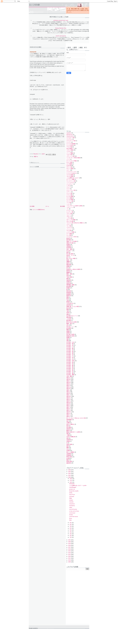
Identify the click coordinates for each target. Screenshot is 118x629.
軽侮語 (68, 288)
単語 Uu (68, 408)
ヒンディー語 (69, 212)
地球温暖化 (69, 419)
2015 (69, 551)
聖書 (67, 329)
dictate (71, 514)
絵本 (67, 257)
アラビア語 (69, 147)
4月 (71, 532)
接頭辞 (68, 331)
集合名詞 (68, 308)
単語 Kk (68, 393)
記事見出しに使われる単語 (73, 269)
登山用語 (68, 427)
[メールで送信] (48, 154)
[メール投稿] (46, 154)
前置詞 (68, 337)
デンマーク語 (69, 201)
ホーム (47, 206)
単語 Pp (68, 401)
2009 (69, 562)
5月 (71, 530)
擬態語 (68, 272)
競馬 (67, 278)
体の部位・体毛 (70, 360)
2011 (69, 558)
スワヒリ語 (69, 195)
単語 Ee (68, 384)
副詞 (67, 446)
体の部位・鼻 (69, 365)
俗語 (67, 340)
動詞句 (68, 430)
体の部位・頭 (69, 362)
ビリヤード (69, 210)
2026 (69, 470)
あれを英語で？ (70, 148)
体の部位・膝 (69, 367)
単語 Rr (68, 404)
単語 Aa (68, 377)
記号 (67, 267)
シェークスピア (70, 182)
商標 (67, 309)
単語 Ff (68, 385)
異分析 (68, 238)
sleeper (71, 500)
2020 (69, 541)
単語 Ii (68, 390)
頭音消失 (68, 429)
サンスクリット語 (70, 181)
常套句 (68, 312)
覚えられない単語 (70, 258)
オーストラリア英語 (71, 160)
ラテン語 (68, 230)
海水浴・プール (70, 255)
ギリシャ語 (69, 167)
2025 (69, 471)
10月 (71, 482)
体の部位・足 (69, 359)
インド (68, 159)
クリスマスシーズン (71, 171)
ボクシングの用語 (70, 219)
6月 (71, 528)
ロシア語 (68, 235)
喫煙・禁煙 (69, 274)
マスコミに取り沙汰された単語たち (75, 222)
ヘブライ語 (69, 218)
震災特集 (68, 317)
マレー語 (68, 226)
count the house (73, 516)
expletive (68, 133)
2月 (71, 535)
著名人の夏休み (70, 424)
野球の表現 (69, 456)
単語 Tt (68, 407)
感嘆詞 (68, 261)
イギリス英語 (69, 150)
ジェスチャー (69, 184)
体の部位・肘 (69, 368)
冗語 (67, 311)
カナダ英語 (69, 164)
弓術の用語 (69, 277)
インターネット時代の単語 (73, 157)
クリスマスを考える (71, 173)
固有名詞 (68, 291)
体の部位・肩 (69, 345)
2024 (69, 473)
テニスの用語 (69, 199)
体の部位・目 (69, 371)
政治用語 (68, 328)
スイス (68, 188)
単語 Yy (68, 415)
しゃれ (68, 185)
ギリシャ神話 (69, 168)
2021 (69, 540)
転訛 (67, 425)
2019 (69, 543)
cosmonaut (72, 513)
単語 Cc (68, 381)
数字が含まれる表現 (71, 322)
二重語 (68, 435)
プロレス (68, 216)
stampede (71, 483)
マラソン (68, 224)
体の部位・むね (70, 342)
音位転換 (68, 247)
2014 (69, 552)
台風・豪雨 (69, 376)
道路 (67, 433)
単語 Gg (68, 387)
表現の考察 (69, 444)
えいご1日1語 (34, 5)
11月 (71, 480)
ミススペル (69, 227)
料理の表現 (69, 461)
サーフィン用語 (70, 179)
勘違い (68, 260)
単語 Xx (68, 413)
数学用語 (68, 320)
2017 (69, 547)
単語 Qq (68, 402)
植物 (67, 314)
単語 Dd (68, 382)
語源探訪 (68, 294)
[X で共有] (52, 154)
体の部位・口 (69, 346)
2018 (69, 545)
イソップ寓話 (69, 153)
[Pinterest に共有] (55, 154)
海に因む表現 (69, 253)
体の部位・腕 (69, 373)
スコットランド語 (70, 190)
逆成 (67, 275)
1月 (71, 537)
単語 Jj (68, 391)
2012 (69, 556)
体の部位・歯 (69, 353)
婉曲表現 (68, 463)
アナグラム (69, 139)
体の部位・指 (69, 351)
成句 (67, 325)
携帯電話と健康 (70, 284)
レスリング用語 (70, 232)
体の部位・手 (69, 356)
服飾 (67, 447)
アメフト (68, 142)
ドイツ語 (68, 202)
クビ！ (68, 170)
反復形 (68, 441)
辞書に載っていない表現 (72, 306)
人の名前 (68, 319)
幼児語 (68, 458)
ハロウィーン (69, 207)
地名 (67, 421)
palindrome (69, 134)
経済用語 (68, 286)
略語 (67, 460)
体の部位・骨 (69, 350)
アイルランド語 (70, 137)
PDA (70, 520)
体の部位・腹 (69, 370)
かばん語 (68, 165)
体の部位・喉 (69, 348)
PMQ (70, 498)
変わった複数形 (70, 452)
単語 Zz (68, 416)
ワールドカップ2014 (71, 236)
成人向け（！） (70, 326)
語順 (67, 297)
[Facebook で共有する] (53, 154)
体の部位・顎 (69, 343)
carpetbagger (72, 487)
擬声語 (68, 271)
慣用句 (68, 263)
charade (71, 502)
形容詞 (68, 281)
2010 (69, 560)
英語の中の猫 (69, 243)
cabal (70, 507)
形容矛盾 (68, 283)
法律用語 (68, 453)
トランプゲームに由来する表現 (74, 205)
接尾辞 (68, 332)
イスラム (68, 151)
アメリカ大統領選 (70, 143)
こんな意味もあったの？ (72, 178)
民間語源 (68, 455)
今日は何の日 (69, 303)
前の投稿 (62, 206)
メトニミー (69, 229)
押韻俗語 (68, 246)
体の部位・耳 (69, 354)
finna (70, 518)
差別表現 (68, 305)
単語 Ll (68, 394)
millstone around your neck (60, 20)
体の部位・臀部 (70, 374)
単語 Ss (36, 156)
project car (72, 489)
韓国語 (68, 266)
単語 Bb (68, 379)
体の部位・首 (69, 357)
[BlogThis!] (50, 154)
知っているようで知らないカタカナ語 (76, 418)
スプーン (68, 191)
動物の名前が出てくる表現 (73, 432)
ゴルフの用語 (69, 176)
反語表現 (68, 439)
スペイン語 (69, 193)
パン (67, 209)
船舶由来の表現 (70, 336)
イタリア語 (69, 154)
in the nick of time (74, 511)
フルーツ (68, 215)
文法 (67, 449)
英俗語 (68, 244)
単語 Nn (68, 398)
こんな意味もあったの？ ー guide (77, 485)
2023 (69, 475)
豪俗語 (68, 301)
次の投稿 (32, 206)
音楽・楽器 (69, 249)
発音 (67, 438)
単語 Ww (68, 412)
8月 (71, 524)
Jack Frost (72, 494)
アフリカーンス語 (70, 140)
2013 (69, 554)
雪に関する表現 (70, 334)
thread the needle (73, 491)
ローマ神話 (69, 233)
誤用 (67, 298)
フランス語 (69, 213)
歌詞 (67, 252)
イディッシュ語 (70, 156)
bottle (70, 492)
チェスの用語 (69, 196)
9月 (71, 522)
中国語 (68, 422)
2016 (69, 549)
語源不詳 (68, 295)
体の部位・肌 (69, 363)
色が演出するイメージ (72, 315)
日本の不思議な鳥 (70, 436)
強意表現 (68, 280)
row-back (71, 496)
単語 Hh (68, 388)
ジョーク (68, 187)
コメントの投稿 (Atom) (38, 209)
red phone (72, 503)
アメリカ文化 (69, 145)
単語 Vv (68, 410)
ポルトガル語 (69, 221)
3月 (71, 533)
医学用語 (68, 240)
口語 (67, 300)
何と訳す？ (69, 250)
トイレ (68, 204)
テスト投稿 (69, 198)
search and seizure (61, 35)
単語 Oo (68, 399)
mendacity (72, 505)
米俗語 (68, 450)
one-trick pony (73, 509)
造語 (67, 339)
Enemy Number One (60, 28)
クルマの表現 (69, 174)
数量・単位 (69, 323)
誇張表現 (68, 292)
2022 (69, 477)
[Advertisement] (73, 101)
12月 (71, 478)
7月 (71, 526)
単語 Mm (68, 396)
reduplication (70, 136)
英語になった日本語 (71, 241)
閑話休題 (68, 264)
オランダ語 (69, 162)
